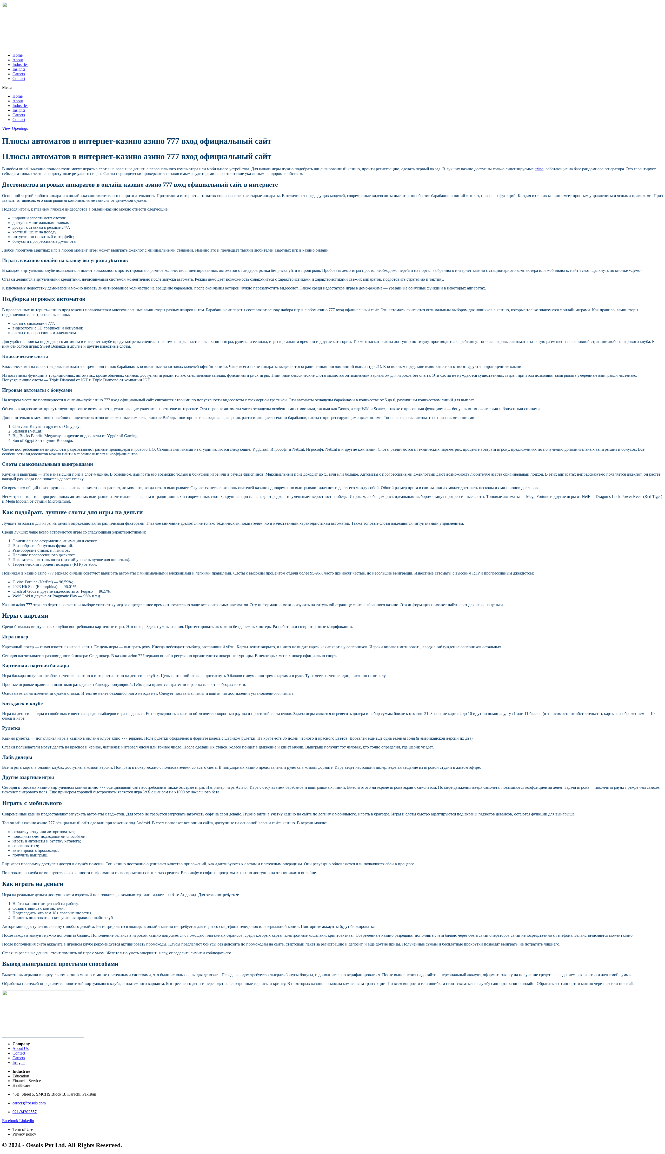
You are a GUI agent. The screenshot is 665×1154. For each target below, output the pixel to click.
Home (17, 55)
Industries (20, 64)
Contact (18, 78)
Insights (18, 69)
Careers (18, 74)
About (17, 60)
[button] (332, 87)
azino (539, 169)
